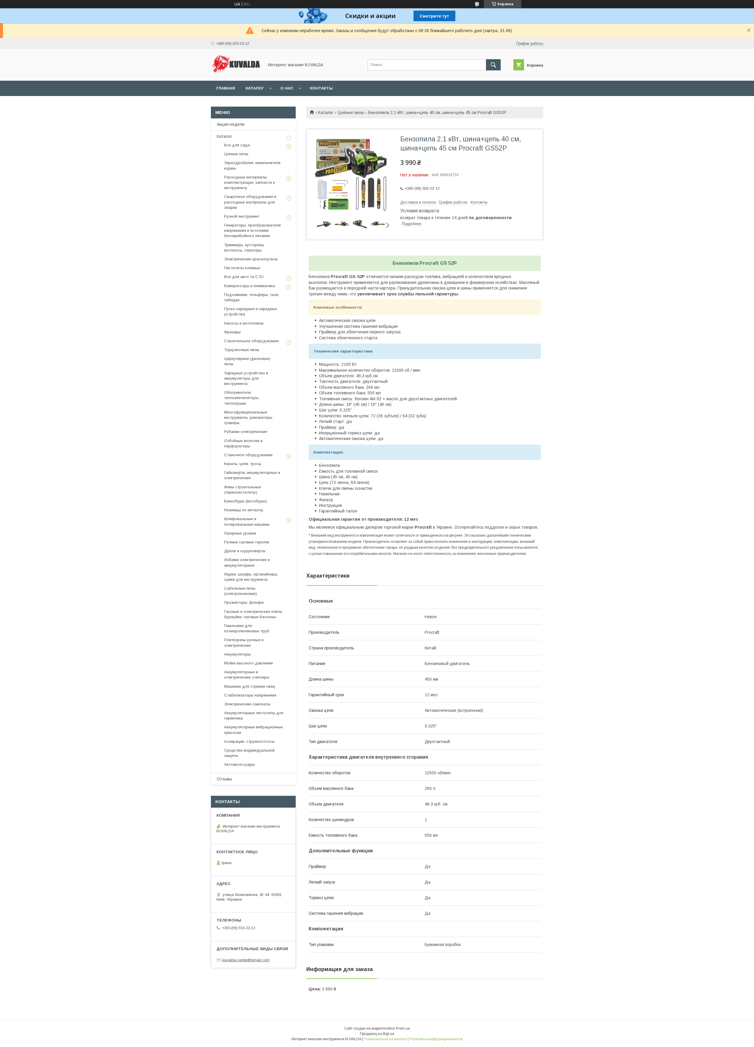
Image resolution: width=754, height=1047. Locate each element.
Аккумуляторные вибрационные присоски (253, 730)
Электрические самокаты (247, 704)
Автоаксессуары (239, 764)
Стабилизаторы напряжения (250, 695)
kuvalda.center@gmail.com (245, 960)
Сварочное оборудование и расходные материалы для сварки (250, 201)
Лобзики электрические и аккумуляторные (247, 562)
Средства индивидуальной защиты (249, 753)
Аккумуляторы (237, 654)
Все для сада (237, 145)
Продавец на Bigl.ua (377, 1034)
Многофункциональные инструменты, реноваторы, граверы (248, 417)
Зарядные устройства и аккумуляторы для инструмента (246, 378)
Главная (225, 88)
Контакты (321, 88)
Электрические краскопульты (251, 259)
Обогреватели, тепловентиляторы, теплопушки (241, 397)
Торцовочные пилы (241, 350)
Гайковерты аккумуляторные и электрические (252, 475)
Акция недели (230, 124)
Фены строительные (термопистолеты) (242, 489)
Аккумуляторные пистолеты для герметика (253, 715)
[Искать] (493, 64)
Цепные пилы (351, 112)
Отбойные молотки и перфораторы (243, 443)
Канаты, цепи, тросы (242, 464)
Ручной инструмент (241, 216)
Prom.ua (403, 1028)
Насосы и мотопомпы (244, 323)
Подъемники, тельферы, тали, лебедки (251, 297)
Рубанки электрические (245, 431)
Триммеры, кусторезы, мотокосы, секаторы (244, 247)
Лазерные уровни (240, 533)
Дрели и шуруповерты (244, 551)
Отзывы (224, 779)
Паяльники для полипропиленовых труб (246, 628)
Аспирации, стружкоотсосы (249, 741)
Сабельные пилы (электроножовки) (240, 591)
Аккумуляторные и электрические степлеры (246, 674)
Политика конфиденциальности (436, 1039)
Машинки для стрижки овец (249, 686)
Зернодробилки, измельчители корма (252, 165)
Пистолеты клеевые (242, 268)
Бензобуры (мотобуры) (245, 501)
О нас (286, 88)
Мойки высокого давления (248, 663)
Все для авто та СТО (244, 276)
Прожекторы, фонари (244, 602)
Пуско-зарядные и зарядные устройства (250, 311)
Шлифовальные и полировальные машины (246, 521)
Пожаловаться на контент (385, 1039)
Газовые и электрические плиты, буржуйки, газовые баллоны (253, 614)
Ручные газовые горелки (246, 542)
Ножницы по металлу (243, 510)
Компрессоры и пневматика (249, 286)
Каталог (255, 88)
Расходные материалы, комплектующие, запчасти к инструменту (249, 182)
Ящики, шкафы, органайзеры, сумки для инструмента (251, 577)
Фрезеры (232, 332)
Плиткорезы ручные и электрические (244, 642)
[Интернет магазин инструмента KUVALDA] (236, 73)
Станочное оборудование (248, 455)
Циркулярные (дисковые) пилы (247, 361)
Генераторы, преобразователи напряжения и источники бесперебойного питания (252, 230)
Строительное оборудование (251, 341)
